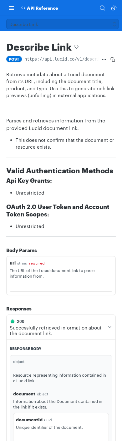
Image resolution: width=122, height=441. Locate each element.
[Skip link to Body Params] (2, 250)
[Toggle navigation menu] (11, 8)
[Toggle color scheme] (114, 8)
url (13, 262)
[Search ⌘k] (102, 8)
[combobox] (61, 287)
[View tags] (76, 47)
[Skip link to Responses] (2, 308)
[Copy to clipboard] (112, 59)
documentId (29, 419)
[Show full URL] (104, 59)
